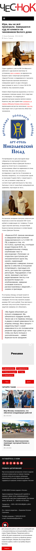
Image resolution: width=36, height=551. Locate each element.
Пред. (7, 381)
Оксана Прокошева (9, 36)
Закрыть (6, 548)
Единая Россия (23, 368)
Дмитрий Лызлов (9, 368)
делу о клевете (15, 73)
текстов (29, 106)
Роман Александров (10, 372)
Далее (29, 381)
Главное (10, 38)
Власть (6, 38)
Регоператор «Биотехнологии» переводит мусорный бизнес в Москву (16, 443)
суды (22, 372)
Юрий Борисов (9, 375)
